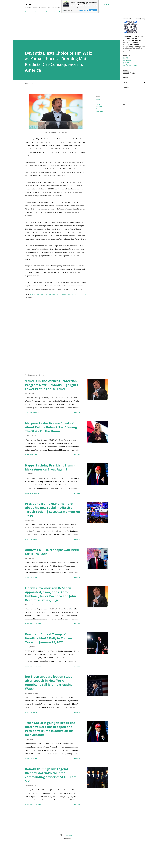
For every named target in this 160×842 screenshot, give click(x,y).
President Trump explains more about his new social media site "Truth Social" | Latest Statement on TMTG (52, 510)
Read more (77, 412)
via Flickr (65, 132)
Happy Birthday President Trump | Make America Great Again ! (51, 467)
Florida (98, 99)
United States (99, 111)
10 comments (34, 412)
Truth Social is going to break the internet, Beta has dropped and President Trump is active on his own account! (50, 729)
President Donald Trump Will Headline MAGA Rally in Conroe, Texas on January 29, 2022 (49, 638)
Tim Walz (98, 109)
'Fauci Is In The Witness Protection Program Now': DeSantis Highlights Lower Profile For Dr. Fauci (51, 385)
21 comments (34, 493)
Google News (127, 64)
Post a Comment (35, 624)
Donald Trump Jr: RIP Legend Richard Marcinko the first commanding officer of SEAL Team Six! (50, 775)
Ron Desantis (99, 106)
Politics (98, 104)
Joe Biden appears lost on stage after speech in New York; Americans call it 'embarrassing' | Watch (50, 682)
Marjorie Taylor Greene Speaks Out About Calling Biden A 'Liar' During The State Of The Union (51, 427)
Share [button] (98, 90)
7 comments (34, 577)
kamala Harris (99, 102)
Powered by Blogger (68, 835)
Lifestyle (126, 59)
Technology (127, 60)
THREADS (126, 62)
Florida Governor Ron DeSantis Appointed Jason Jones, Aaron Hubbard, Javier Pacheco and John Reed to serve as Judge (50, 594)
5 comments (34, 712)
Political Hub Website (130, 65)
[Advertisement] (63, 28)
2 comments (34, 455)
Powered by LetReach (68, 10)
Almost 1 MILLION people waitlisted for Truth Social (52, 552)
